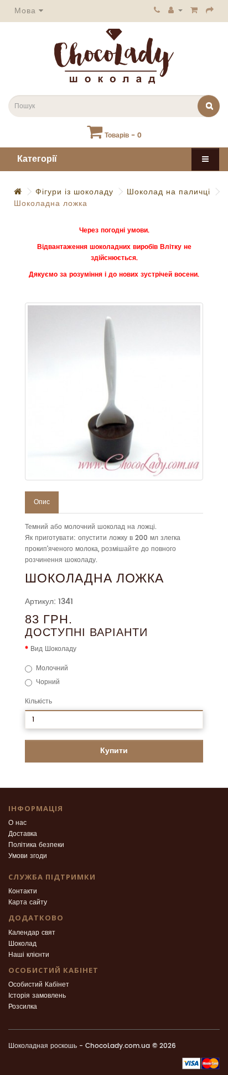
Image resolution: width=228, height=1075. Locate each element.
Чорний (48, 682)
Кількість (38, 701)
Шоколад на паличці (168, 192)
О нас (17, 823)
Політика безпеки (36, 845)
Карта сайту (27, 902)
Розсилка (22, 1007)
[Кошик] (194, 10)
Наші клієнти (28, 955)
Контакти (22, 891)
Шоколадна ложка (50, 203)
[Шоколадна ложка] (114, 391)
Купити (114, 750)
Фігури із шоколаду (74, 192)
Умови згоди (27, 856)
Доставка (22, 834)
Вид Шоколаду (53, 649)
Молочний (52, 668)
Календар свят (31, 933)
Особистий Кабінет (38, 984)
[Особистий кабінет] (175, 10)
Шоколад (22, 944)
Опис (42, 502)
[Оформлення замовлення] (210, 10)
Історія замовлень (37, 996)
